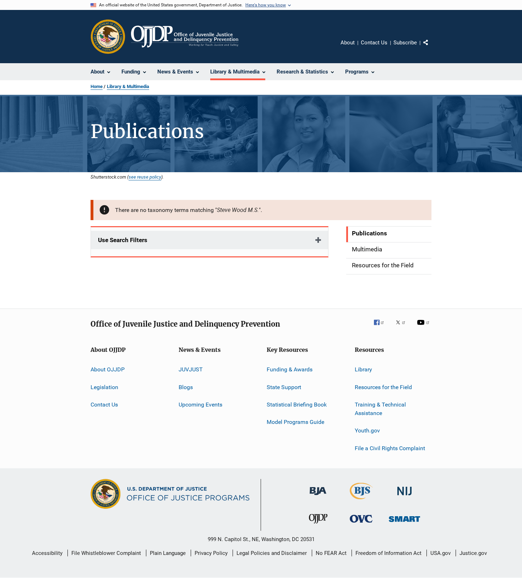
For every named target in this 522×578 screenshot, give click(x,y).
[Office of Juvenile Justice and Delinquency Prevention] (318, 525)
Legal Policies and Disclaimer (271, 553)
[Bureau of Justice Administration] (318, 496)
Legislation (104, 387)
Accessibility (47, 553)
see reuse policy (145, 177)
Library (363, 369)
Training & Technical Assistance (380, 408)
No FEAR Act (331, 553)
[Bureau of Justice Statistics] (361, 500)
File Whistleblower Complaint (106, 553)
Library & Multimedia (128, 86)
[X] (403, 327)
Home (97, 86)
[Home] (184, 37)
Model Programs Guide (295, 422)
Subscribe (405, 42)
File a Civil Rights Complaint (390, 448)
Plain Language (168, 553)
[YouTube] (424, 327)
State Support (284, 387)
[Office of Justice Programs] (108, 36)
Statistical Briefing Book (297, 404)
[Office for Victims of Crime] (361, 524)
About (348, 42)
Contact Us (374, 42)
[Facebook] (382, 327)
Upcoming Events (200, 404)
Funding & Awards (289, 369)
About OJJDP (108, 369)
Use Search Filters (122, 240)
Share (431, 47)
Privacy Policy (211, 553)
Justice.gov (473, 553)
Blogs (186, 387)
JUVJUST (191, 369)
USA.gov (440, 553)
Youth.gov (367, 430)
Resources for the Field (383, 387)
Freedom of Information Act (388, 553)
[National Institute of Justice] (404, 496)
